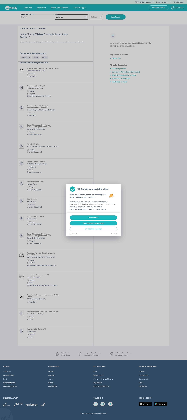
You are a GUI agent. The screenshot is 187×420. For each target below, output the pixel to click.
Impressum (114, 233)
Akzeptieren (93, 218)
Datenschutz (73, 233)
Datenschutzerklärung (78, 209)
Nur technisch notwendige (93, 223)
